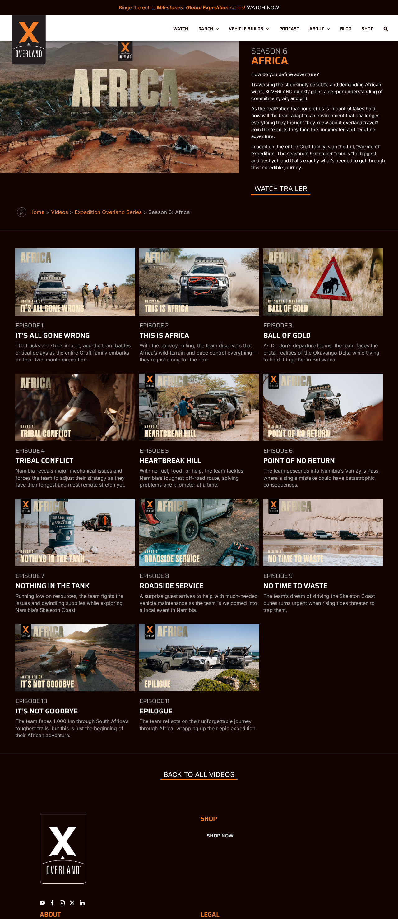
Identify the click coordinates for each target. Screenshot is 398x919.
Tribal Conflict (44, 460)
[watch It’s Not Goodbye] (75, 657)
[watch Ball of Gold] (323, 282)
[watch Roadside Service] (199, 532)
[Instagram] (62, 902)
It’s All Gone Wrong (53, 335)
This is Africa (164, 335)
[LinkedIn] (82, 902)
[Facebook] (52, 902)
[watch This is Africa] (199, 282)
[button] (386, 28)
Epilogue (156, 711)
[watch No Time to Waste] (323, 532)
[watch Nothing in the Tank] (75, 532)
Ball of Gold (287, 335)
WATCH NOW (263, 7)
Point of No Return (299, 460)
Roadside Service (172, 585)
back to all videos (199, 774)
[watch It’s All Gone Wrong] (75, 282)
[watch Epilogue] (199, 657)
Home (37, 212)
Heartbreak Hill (170, 460)
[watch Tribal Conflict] (75, 407)
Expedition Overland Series (108, 212)
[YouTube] (42, 902)
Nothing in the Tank (53, 585)
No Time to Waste (295, 585)
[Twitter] (72, 902)
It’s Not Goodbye (47, 711)
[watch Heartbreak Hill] (199, 407)
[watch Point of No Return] (323, 407)
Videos (59, 212)
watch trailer (280, 188)
